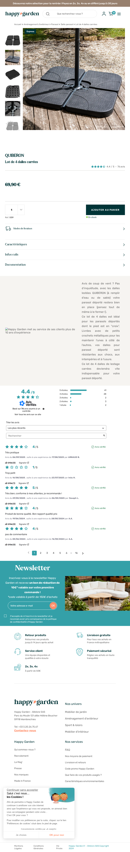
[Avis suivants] (83, 553)
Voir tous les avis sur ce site (28, 414)
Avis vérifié (100, 447)
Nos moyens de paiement (78, 756)
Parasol (54, 24)
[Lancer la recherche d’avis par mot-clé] (104, 435)
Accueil (17, 24)
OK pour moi (56, 835)
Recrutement (21, 755)
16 (76, 553)
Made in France (22, 780)
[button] (5, 848)
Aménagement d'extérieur (36, 24)
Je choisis (21, 835)
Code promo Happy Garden (79, 768)
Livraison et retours (75, 762)
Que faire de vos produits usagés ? (83, 775)
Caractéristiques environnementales (84, 781)
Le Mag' (18, 762)
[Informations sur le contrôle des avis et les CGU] (43, 408)
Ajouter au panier (105, 209)
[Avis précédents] (28, 552)
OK (53, 605)
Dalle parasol (67, 24)
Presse (18, 768)
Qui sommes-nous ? (24, 749)
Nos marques (21, 774)
